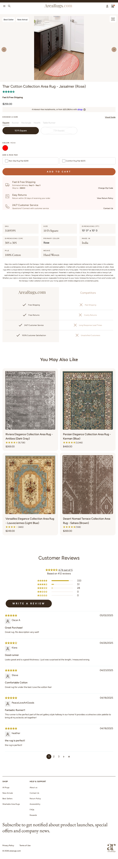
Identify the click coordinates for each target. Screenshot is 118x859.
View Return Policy (105, 198)
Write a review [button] (28, 603)
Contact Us (108, 208)
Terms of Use (25, 845)
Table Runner (49, 122)
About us (33, 787)
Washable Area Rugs (11, 804)
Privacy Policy (8, 845)
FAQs (32, 810)
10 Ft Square (21, 130)
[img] (11, 615)
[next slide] (114, 49)
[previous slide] (4, 49)
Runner (15, 122)
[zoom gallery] (113, 19)
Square (5, 122)
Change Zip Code (105, 188)
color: (9, 143)
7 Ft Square (59, 130)
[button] (8, 91)
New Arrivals (7, 793)
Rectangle (26, 122)
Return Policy (35, 798)
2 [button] (54, 756)
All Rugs (5, 787)
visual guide (110, 117)
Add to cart (59, 171)
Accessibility (35, 804)
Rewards (33, 815)
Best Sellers (7, 798)
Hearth (37, 122)
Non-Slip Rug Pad (18, 161)
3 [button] (58, 756)
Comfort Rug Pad (75, 161)
